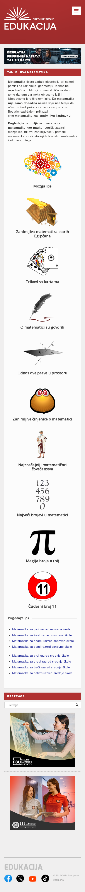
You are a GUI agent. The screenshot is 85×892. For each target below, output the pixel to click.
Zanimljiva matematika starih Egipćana (42, 233)
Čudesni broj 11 (42, 606)
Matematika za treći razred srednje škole (41, 667)
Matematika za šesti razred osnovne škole (42, 635)
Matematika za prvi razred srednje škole (40, 655)
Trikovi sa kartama (42, 281)
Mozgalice (42, 186)
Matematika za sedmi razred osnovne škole (43, 640)
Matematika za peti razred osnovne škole (41, 629)
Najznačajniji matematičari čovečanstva (42, 467)
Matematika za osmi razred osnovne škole (42, 646)
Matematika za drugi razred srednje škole (41, 661)
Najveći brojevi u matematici (42, 514)
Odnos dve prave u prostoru (43, 372)
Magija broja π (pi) (42, 560)
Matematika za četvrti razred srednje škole (42, 673)
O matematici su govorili (42, 327)
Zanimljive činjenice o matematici (42, 419)
